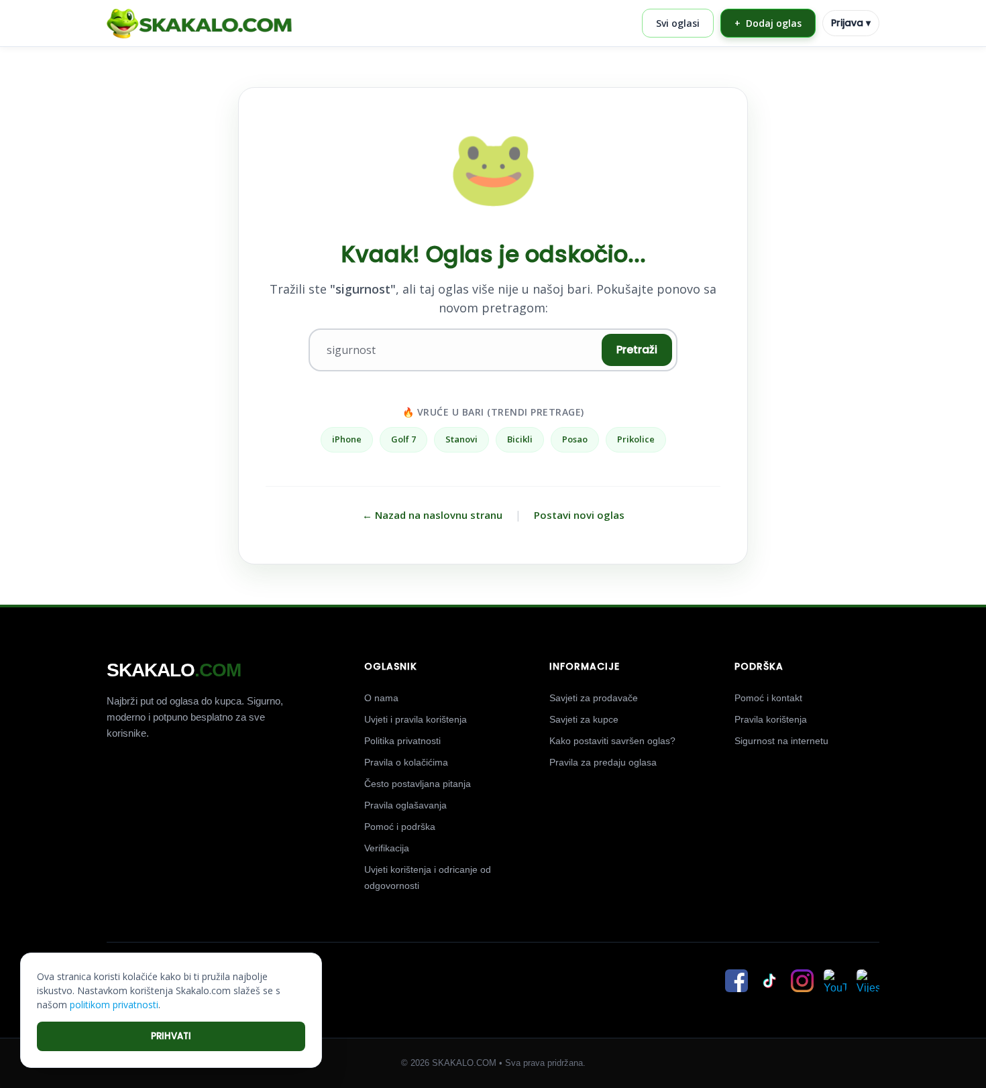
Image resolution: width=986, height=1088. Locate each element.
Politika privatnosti (402, 740)
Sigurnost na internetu (781, 740)
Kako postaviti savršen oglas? (612, 740)
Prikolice (636, 439)
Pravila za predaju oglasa (603, 762)
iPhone (347, 439)
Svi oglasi (678, 23)
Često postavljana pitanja (417, 783)
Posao (575, 439)
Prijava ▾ (851, 22)
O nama (381, 697)
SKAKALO (174, 670)
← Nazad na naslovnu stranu (432, 515)
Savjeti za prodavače (593, 697)
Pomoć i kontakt (768, 697)
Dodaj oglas (768, 23)
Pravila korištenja (770, 719)
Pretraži (636, 349)
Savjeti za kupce (583, 719)
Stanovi (461, 439)
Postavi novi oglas (579, 515)
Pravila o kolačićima (406, 762)
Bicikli (520, 439)
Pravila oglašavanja (405, 805)
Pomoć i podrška (399, 826)
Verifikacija (386, 848)
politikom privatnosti (114, 1004)
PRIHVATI (171, 1036)
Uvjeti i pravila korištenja (415, 719)
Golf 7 (403, 439)
